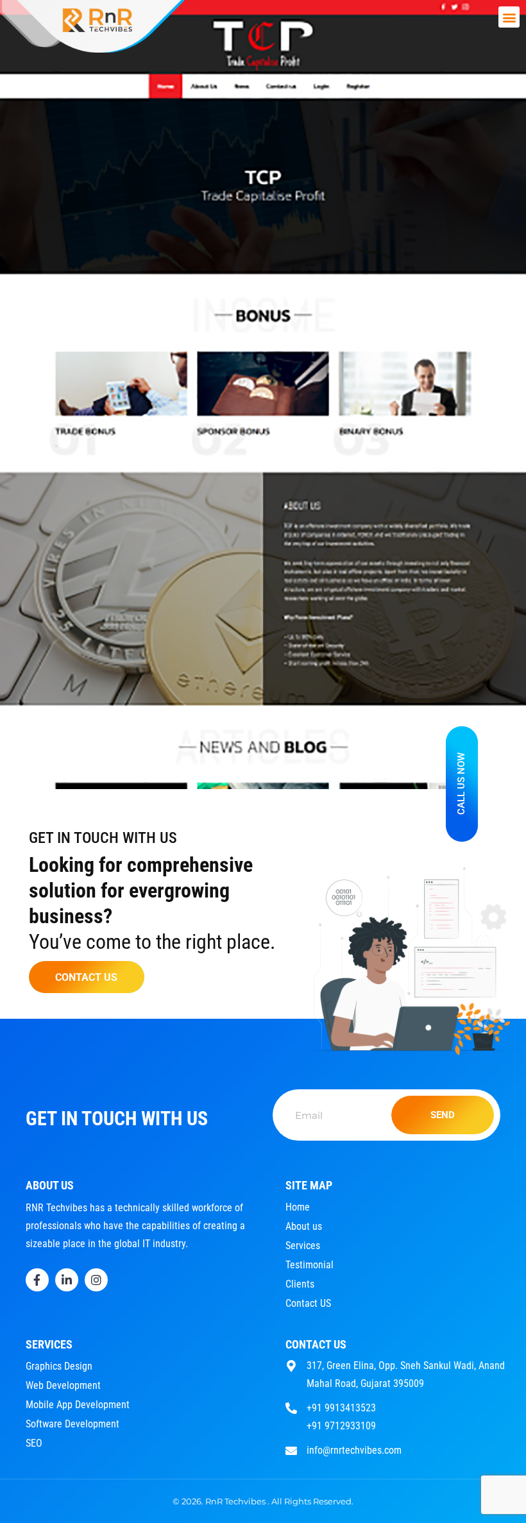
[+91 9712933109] (291, 1424)
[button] (509, 17)
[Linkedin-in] (66, 1279)
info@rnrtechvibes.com (354, 1450)
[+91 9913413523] (291, 1406)
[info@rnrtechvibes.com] (291, 1449)
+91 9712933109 (341, 1426)
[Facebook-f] (37, 1279)
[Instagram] (96, 1279)
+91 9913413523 (341, 1408)
